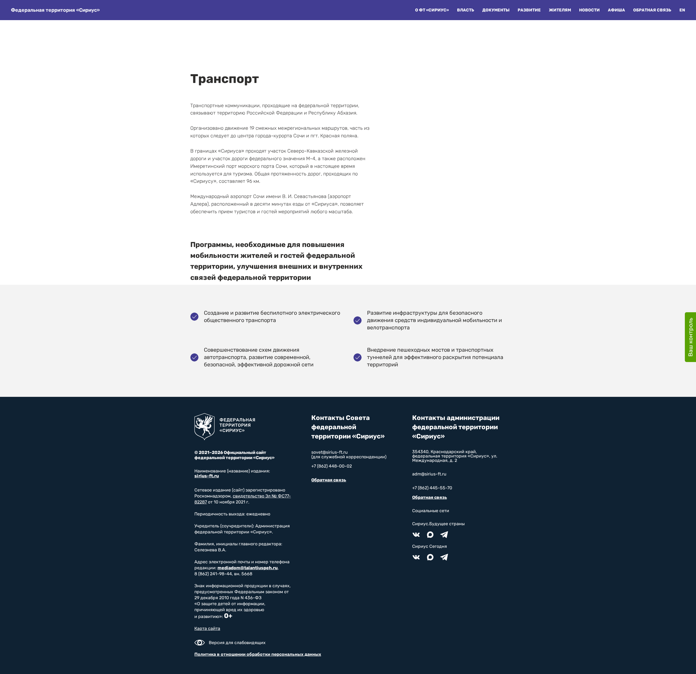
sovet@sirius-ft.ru (329, 452)
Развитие (529, 10)
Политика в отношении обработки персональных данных (257, 654)
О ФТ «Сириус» (432, 10)
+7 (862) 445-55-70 (432, 487)
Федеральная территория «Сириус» (55, 10)
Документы (495, 10)
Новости (589, 10)
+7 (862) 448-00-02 (331, 466)
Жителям (560, 10)
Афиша (616, 10)
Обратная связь (652, 10)
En (682, 10)
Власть (465, 10)
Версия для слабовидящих (237, 642)
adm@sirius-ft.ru (429, 474)
